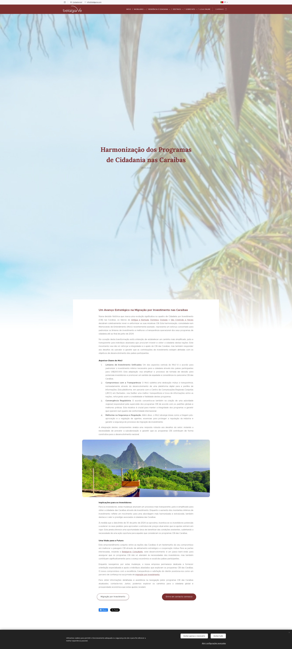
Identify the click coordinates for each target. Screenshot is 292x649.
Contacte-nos (77, 2)
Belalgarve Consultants (132, 551)
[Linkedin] (64, 2)
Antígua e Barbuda (140, 320)
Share (104, 610)
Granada (163, 320)
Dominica (154, 320)
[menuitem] (129, 9)
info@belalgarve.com (94, 2)
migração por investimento (147, 574)
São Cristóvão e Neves (182, 320)
